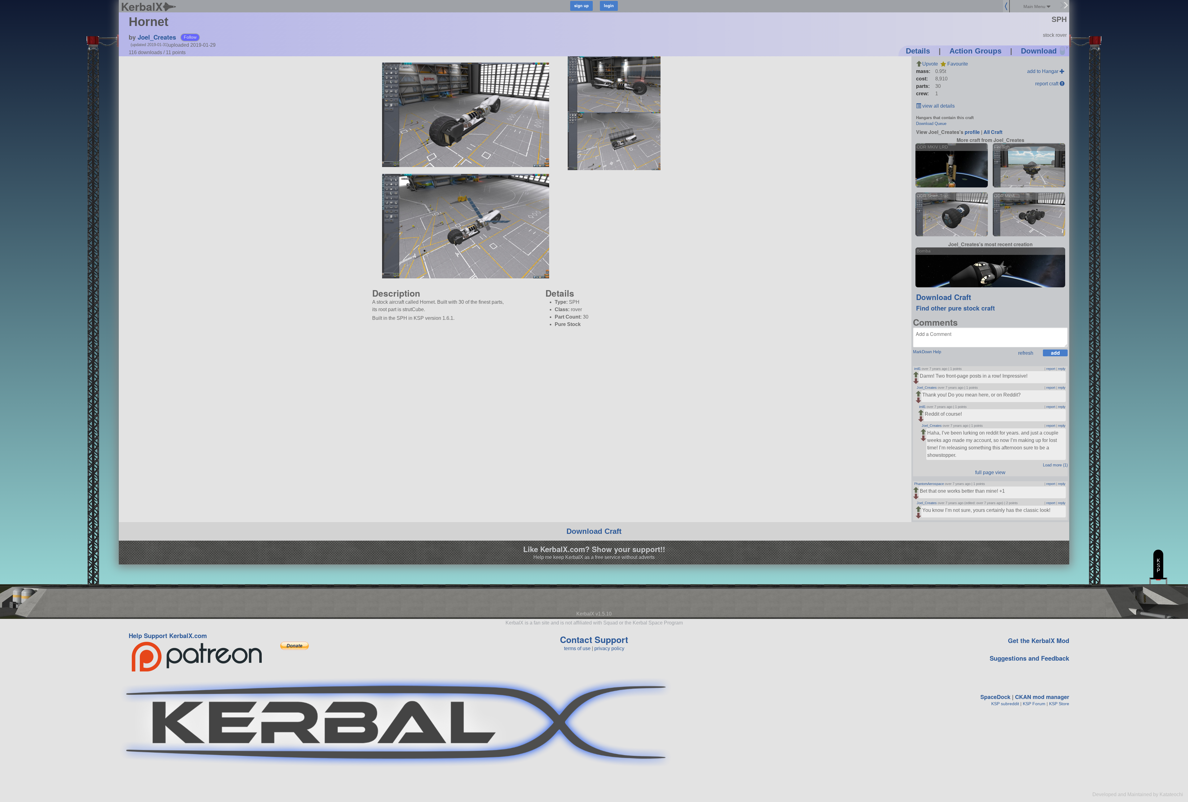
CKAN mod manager (1042, 697)
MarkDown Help (927, 352)
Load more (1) (1055, 465)
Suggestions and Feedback (1029, 658)
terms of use (577, 648)
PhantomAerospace (929, 484)
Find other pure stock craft (955, 307)
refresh (1025, 353)
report (1050, 369)
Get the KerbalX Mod (1038, 640)
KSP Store (1059, 703)
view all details (938, 106)
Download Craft (943, 297)
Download (1039, 51)
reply (1061, 369)
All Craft (993, 131)
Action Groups (975, 51)
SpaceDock (995, 697)
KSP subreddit (1005, 703)
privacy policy (609, 648)
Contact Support (594, 639)
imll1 (917, 369)
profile (972, 131)
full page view (990, 472)
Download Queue (931, 123)
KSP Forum (1034, 703)
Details (918, 51)
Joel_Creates (157, 36)
